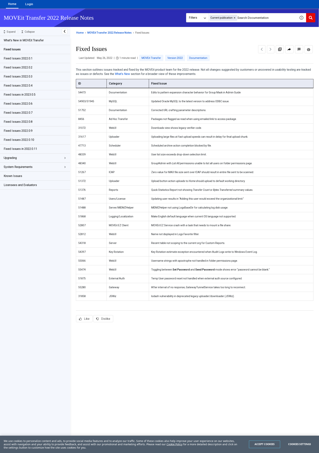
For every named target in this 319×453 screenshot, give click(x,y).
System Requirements (18, 167)
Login (29, 4)
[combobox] (253, 17)
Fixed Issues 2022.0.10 (19, 140)
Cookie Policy (174, 444)
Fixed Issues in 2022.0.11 (20, 149)
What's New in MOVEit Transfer (24, 40)
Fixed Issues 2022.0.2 (18, 67)
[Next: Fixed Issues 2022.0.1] (270, 49)
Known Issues (13, 176)
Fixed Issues (12, 49)
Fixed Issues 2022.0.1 (18, 58)
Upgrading (10, 158)
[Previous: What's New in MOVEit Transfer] (261, 49)
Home (12, 4)
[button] (234, 17)
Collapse (30, 31)
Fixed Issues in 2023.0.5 (19, 94)
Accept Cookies (265, 444)
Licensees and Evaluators (20, 185)
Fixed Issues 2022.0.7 (18, 112)
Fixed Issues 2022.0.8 (18, 121)
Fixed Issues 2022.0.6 (18, 103)
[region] (159, 444)
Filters (193, 17)
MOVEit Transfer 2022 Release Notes (109, 32)
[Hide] (64, 31)
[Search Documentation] (310, 17)
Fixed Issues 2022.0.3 (18, 76)
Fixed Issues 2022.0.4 (18, 85)
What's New (122, 74)
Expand (11, 31)
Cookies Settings (299, 444)
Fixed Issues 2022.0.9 (18, 130)
